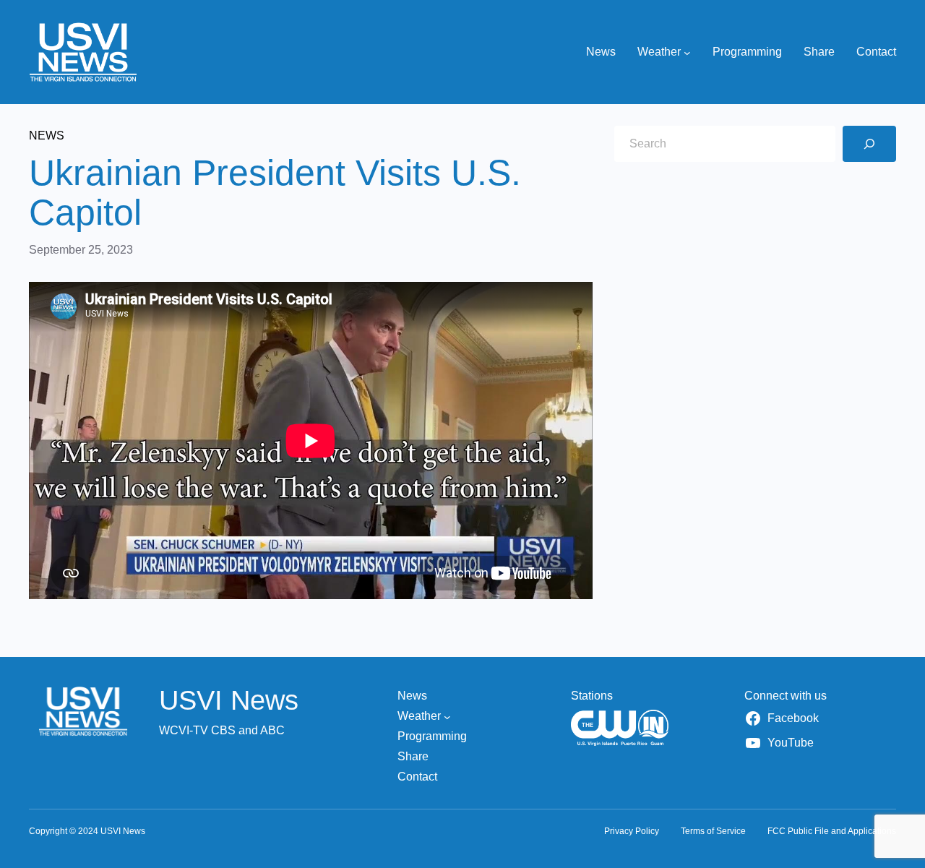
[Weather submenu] (687, 52)
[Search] (869, 144)
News (46, 135)
